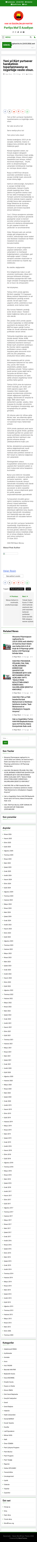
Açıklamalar (11, 2)
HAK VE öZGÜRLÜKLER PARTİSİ (18, 24)
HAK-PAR (21, 2)
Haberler (29, 2)
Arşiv (25, 4)
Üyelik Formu (16, 4)
